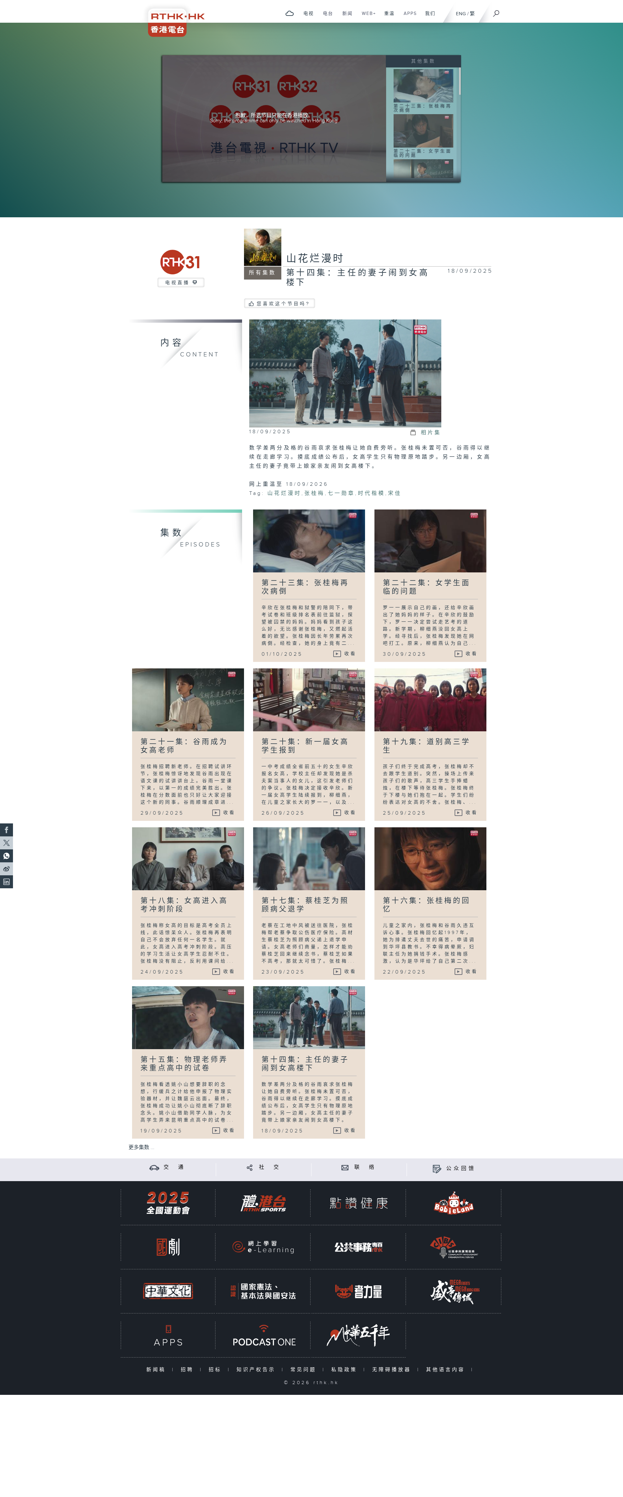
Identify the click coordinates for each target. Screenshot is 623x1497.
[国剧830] (168, 1247)
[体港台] (263, 1203)
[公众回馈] (437, 1168)
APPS (408, 17)
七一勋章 (341, 493)
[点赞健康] (358, 1203)
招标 (217, 1369)
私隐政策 (345, 1369)
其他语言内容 (447, 1369)
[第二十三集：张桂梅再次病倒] (423, 85)
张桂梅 (314, 493)
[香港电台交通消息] (154, 1167)
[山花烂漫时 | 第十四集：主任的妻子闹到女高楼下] (345, 373)
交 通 (175, 1167)
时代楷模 (371, 493)
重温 (387, 17)
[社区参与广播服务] (454, 1247)
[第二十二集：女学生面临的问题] (423, 130)
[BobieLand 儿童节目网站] (454, 1203)
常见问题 (304, 1369)
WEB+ (366, 17)
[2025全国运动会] (168, 1203)
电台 (325, 17)
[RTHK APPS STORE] (168, 1335)
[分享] (249, 1167)
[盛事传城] (454, 1291)
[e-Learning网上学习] (263, 1247)
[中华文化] (168, 1291)
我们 (427, 17)
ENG (461, 14)
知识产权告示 (257, 1369)
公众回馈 (461, 1169)
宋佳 (395, 493)
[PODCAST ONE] (263, 1335)
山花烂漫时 (315, 259)
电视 (306, 17)
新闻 (345, 17)
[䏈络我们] (345, 1167)
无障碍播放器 (393, 1369)
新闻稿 (157, 1369)
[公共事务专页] (358, 1247)
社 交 (270, 1167)
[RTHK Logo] (172, 18)
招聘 (189, 1369)
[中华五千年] (358, 1335)
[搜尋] (496, 11)
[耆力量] (358, 1291)
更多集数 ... (141, 1147)
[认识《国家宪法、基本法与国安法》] (263, 1291)
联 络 (365, 1167)
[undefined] (289, 13)
